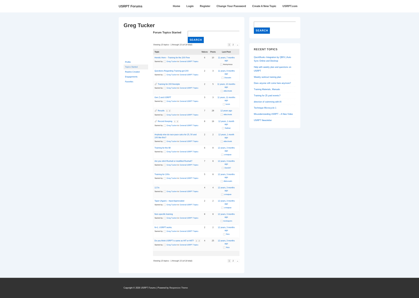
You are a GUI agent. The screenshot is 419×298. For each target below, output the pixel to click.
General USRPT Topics (189, 61)
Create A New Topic (264, 6)
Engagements (131, 77)
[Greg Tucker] (136, 58)
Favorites (129, 82)
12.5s (157, 187)
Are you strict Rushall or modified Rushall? (173, 161)
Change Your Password (231, 6)
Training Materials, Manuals (267, 89)
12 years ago (226, 111)
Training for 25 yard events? (267, 95)
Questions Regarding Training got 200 (172, 71)
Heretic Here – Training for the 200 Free (172, 57)
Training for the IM (163, 148)
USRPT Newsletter (263, 120)
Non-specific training (164, 214)
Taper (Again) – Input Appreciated (169, 201)
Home (176, 6)
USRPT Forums (130, 6)
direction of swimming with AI (268, 102)
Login (190, 6)
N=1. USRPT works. (163, 227)
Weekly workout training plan (267, 77)
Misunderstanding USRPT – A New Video (273, 114)
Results (161, 111)
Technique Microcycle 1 (265, 108)
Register (205, 6)
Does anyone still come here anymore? (272, 83)
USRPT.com (289, 6)
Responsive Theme (178, 288)
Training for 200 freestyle (169, 84)
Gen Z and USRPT (163, 97)
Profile (128, 62)
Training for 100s (162, 174)
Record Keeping (165, 121)
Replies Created (132, 72)
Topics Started (131, 67)
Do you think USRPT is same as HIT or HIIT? (174, 241)
